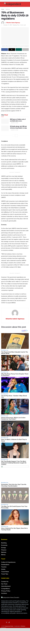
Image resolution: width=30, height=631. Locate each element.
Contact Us (4, 581)
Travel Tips (4, 574)
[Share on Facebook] (4, 49)
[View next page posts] (16, 135)
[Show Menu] (2, 4)
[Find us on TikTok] (9, 622)
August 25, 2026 (14, 122)
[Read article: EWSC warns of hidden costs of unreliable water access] (5, 121)
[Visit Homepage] (15, 4)
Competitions (5, 588)
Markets (3, 552)
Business (8, 9)
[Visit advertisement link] (15, 1)
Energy (3, 547)
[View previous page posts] (13, 135)
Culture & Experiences (8, 562)
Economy (4, 545)
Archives (4, 593)
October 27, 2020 (8, 25)
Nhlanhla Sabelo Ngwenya (13, 22)
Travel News (5, 571)
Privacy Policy (5, 591)
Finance (3, 550)
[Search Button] (28, 4)
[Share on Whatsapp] (19, 49)
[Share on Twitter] (11, 49)
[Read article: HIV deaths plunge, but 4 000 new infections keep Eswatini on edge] (5, 128)
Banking (4, 543)
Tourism (3, 567)
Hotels (3, 569)
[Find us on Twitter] (6, 622)
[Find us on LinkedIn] (4, 622)
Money (3, 554)
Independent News (9, 626)
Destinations (5, 564)
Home (2, 9)
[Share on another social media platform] (25, 49)
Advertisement (5, 586)
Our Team (4, 584)
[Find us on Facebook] (1, 622)
